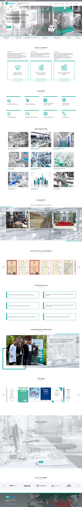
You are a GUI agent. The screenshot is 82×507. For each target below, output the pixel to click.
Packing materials (69, 38)
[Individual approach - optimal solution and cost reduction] (22, 316)
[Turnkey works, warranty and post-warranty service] (59, 316)
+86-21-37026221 (22, 0)
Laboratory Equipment (18, 38)
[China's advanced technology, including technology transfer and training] (59, 305)
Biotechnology (35, 37)
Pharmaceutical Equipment (6, 38)
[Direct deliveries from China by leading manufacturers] (22, 294)
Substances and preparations (57, 38)
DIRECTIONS (57, 3)
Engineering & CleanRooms (28, 38)
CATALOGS (62, 3)
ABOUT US (51, 3)
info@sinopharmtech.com (11, 0)
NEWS (67, 3)
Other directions (77, 38)
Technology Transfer (45, 38)
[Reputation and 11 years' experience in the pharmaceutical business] (59, 294)
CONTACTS (76, 3)
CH (75, 0)
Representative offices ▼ (31, 0)
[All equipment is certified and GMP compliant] (22, 305)
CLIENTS (71, 3)
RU (77, 0)
